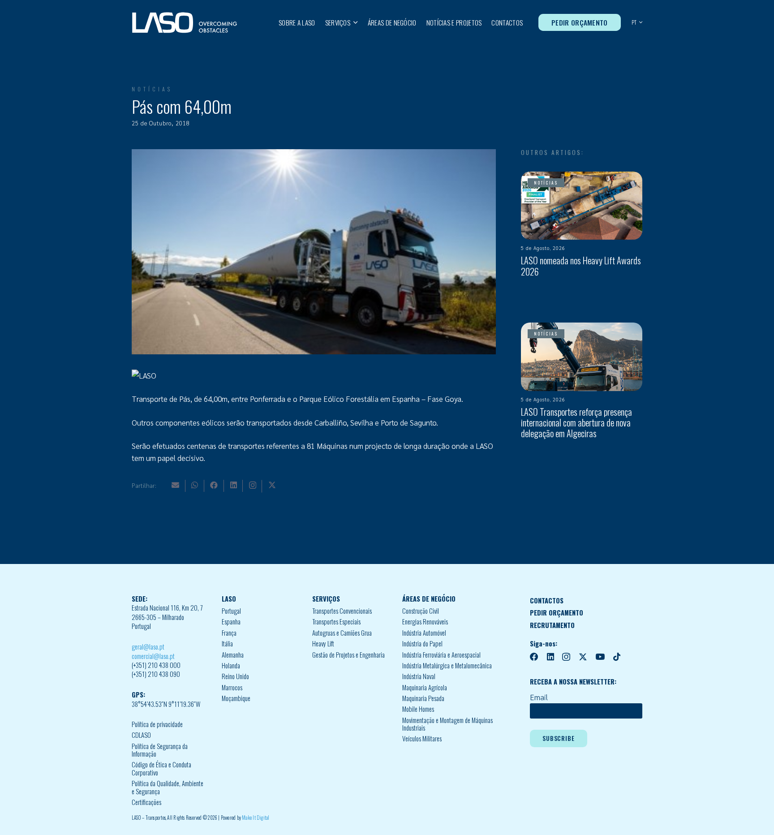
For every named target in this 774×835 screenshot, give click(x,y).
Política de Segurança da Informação (160, 750)
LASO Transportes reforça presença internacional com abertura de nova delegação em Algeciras (576, 422)
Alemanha (233, 654)
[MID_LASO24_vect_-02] (184, 22)
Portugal (231, 610)
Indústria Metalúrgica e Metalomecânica (447, 665)
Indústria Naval (418, 676)
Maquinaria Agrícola (424, 687)
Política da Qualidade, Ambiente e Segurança (167, 787)
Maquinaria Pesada (423, 698)
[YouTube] (600, 657)
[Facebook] (214, 485)
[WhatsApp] (194, 485)
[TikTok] (616, 657)
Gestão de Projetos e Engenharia (348, 654)
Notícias (152, 89)
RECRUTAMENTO (552, 625)
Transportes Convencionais (342, 610)
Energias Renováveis (425, 621)
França (229, 632)
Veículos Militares (422, 738)
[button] (354, 22)
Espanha (231, 621)
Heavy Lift (323, 643)
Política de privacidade (157, 724)
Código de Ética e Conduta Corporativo (161, 768)
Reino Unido (235, 676)
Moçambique (236, 698)
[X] (272, 485)
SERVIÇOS (326, 598)
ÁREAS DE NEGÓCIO (429, 598)
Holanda (231, 665)
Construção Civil (420, 610)
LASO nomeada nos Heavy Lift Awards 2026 (581, 266)
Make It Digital (255, 817)
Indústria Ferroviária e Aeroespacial (441, 654)
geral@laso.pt (148, 646)
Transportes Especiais (336, 621)
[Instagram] (252, 485)
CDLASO (141, 735)
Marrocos (232, 687)
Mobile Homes (418, 709)
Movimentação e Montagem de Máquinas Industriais (447, 724)
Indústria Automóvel (424, 632)
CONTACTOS (546, 600)
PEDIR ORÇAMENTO (556, 612)
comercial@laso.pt (153, 656)
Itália (227, 643)
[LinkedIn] (233, 485)
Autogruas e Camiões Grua (342, 632)
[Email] (175, 485)
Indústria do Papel (422, 643)
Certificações (146, 802)
